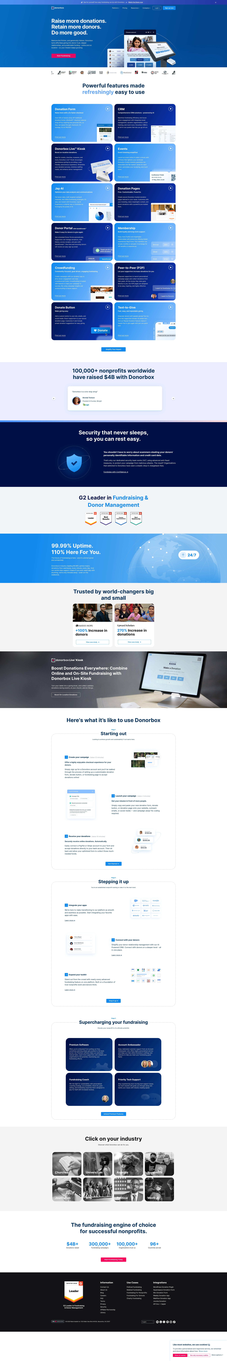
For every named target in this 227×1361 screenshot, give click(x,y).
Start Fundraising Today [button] (113, 1260)
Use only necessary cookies (199, 1355)
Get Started (113, 864)
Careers (103, 1295)
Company (146, 8)
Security (103, 1307)
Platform (115, 8)
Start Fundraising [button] (63, 56)
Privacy (103, 1304)
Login (157, 8)
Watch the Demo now (135, 2)
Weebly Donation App (161, 1295)
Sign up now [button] (169, 8)
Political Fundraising (134, 1287)
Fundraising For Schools (136, 1295)
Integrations (160, 1282)
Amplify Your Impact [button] (113, 349)
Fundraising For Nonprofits (137, 1293)
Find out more (60, 137)
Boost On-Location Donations (66, 695)
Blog (102, 1293)
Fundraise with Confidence (116, 472)
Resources (134, 8)
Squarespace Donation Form (164, 1290)
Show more (203, 1351)
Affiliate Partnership (107, 1310)
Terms (102, 1301)
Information (106, 1282)
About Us (103, 1290)
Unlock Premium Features (113, 1114)
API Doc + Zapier (159, 1304)
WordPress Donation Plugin (163, 1287)
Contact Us (104, 1287)
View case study (92, 642)
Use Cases (132, 1282)
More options (217, 1355)
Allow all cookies (180, 1355)
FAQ (101, 1298)
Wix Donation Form (160, 1293)
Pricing (125, 8)
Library (103, 1312)
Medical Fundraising (134, 1290)
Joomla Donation (159, 1301)
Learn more (70, 920)
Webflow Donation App (162, 1298)
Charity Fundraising (134, 1298)
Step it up (113, 1001)
